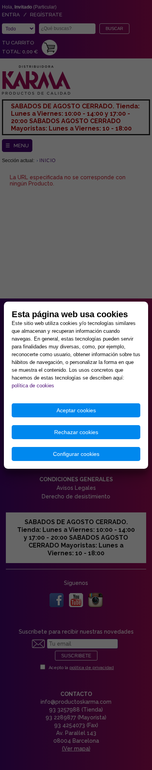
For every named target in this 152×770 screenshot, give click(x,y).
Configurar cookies (76, 454)
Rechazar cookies (76, 432)
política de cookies (33, 386)
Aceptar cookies (76, 410)
